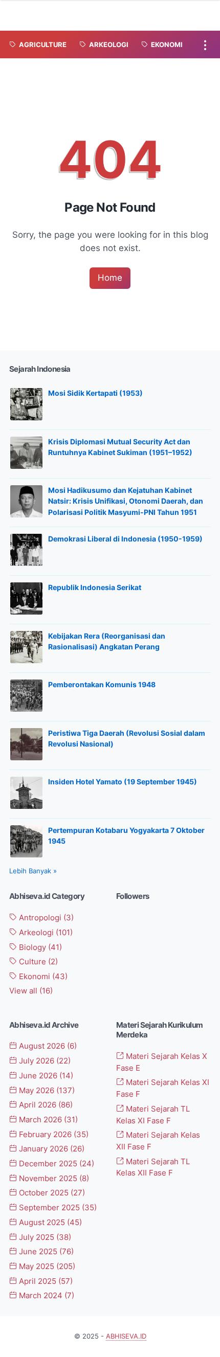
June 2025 (45, 1251)
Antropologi (45, 917)
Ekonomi (42, 976)
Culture (37, 961)
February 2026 (53, 1134)
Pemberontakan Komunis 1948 (102, 684)
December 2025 (55, 1163)
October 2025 (51, 1192)
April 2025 (45, 1281)
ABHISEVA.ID (126, 1336)
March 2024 (45, 1295)
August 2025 (49, 1222)
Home (110, 278)
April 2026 (45, 1105)
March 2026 (47, 1119)
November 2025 (53, 1178)
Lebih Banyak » (33, 871)
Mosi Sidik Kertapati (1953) (95, 393)
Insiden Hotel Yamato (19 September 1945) (122, 781)
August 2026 (47, 1046)
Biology (39, 947)
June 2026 (45, 1075)
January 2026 (50, 1149)
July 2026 (44, 1061)
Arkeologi (45, 932)
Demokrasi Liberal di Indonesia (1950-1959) (125, 538)
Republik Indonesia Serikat (94, 587)
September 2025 (57, 1207)
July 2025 (44, 1237)
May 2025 (46, 1266)
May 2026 (46, 1090)
